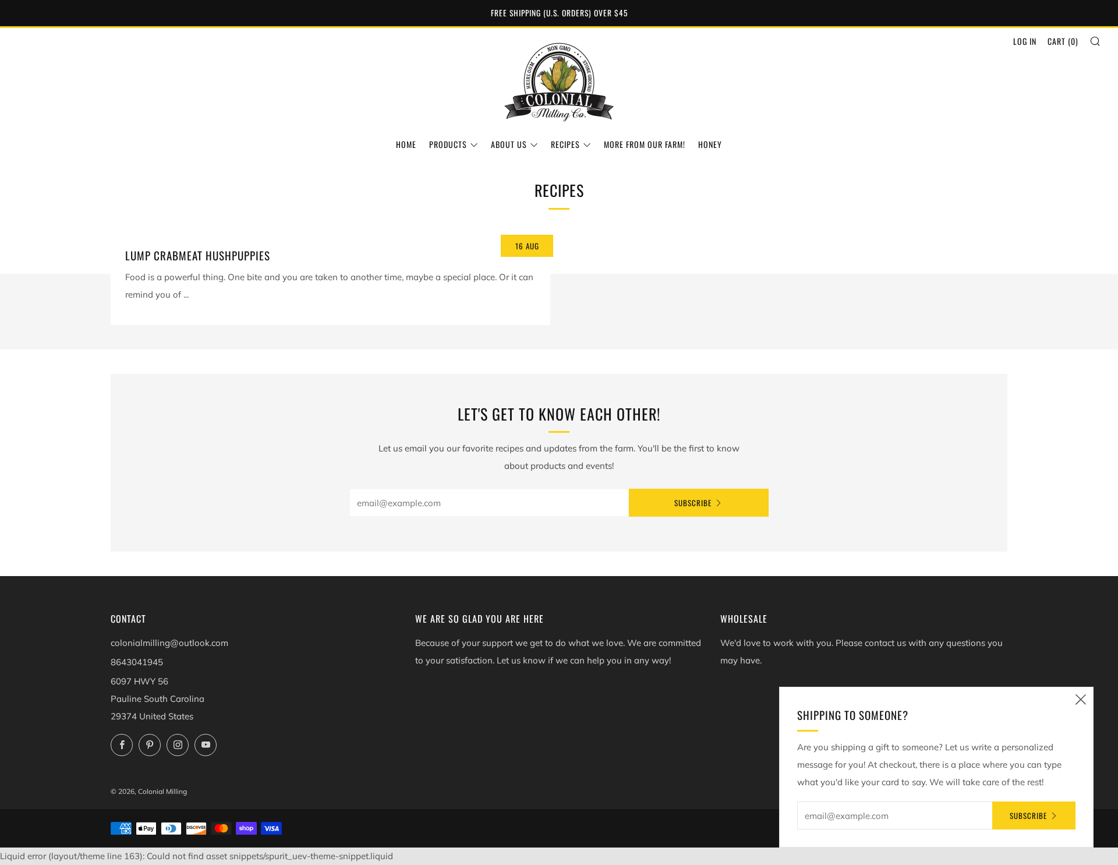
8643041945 (137, 662)
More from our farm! (644, 144)
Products (448, 144)
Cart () (1063, 41)
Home (406, 144)
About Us (509, 144)
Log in (1024, 41)
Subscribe (693, 503)
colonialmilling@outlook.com (169, 642)
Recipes (565, 144)
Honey (710, 144)
